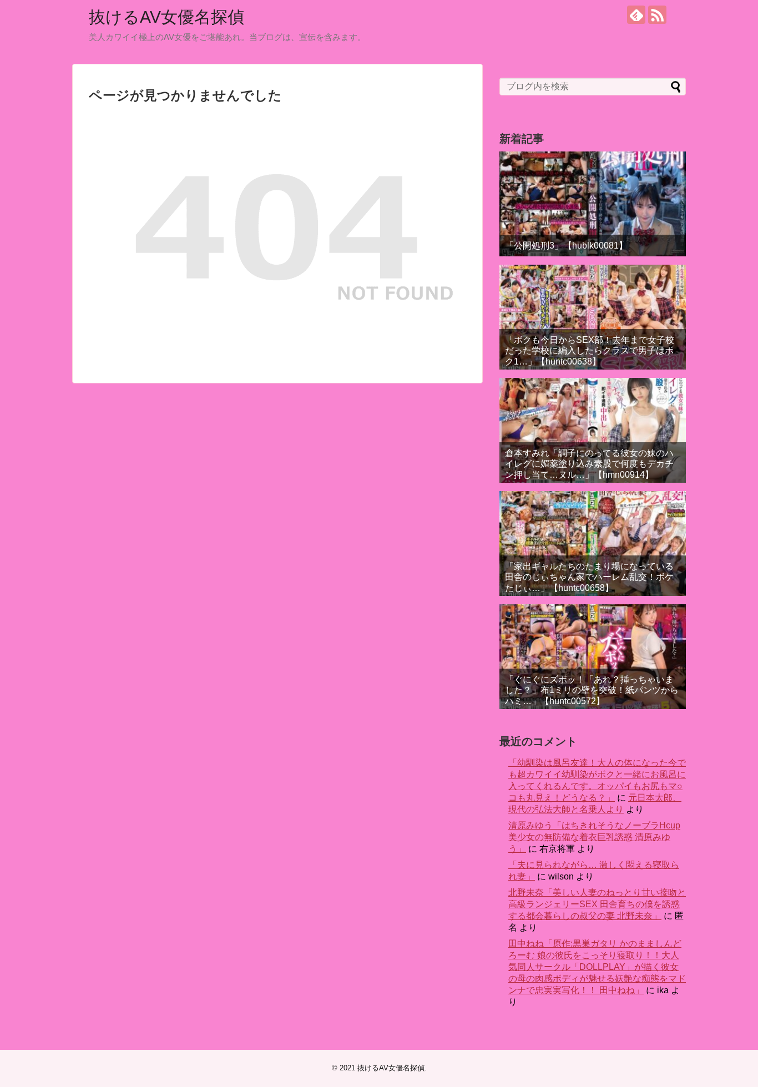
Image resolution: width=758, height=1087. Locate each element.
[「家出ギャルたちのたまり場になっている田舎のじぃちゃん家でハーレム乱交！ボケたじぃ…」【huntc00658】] (592, 543)
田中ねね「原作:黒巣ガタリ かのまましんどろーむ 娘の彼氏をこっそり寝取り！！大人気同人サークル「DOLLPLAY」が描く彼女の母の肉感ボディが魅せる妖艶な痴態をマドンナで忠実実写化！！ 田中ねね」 (597, 967)
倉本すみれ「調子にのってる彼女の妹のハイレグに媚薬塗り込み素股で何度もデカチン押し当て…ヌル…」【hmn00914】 (589, 463)
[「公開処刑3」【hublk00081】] (592, 203)
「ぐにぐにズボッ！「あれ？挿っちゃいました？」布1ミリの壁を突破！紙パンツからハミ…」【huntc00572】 (592, 690)
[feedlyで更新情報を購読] (636, 15)
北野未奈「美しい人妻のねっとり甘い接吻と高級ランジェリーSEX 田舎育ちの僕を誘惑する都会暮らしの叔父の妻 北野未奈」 (597, 904)
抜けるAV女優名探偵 (166, 17)
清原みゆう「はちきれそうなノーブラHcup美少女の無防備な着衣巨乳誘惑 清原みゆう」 (594, 837)
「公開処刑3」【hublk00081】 (566, 245)
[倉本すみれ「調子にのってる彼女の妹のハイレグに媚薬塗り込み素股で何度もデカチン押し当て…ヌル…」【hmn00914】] (592, 430)
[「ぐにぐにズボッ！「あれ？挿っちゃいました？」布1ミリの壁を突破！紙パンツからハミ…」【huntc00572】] (592, 656)
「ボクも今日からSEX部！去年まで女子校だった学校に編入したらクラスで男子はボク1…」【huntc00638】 (589, 350)
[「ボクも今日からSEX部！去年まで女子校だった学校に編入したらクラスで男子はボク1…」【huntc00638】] (592, 317)
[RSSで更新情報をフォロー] (657, 15)
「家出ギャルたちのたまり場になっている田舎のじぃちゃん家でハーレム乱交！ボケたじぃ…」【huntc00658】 (589, 577)
